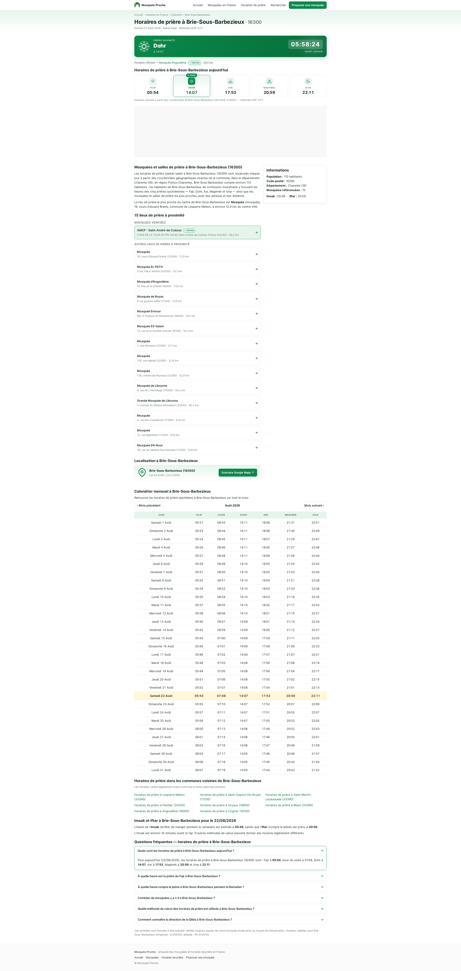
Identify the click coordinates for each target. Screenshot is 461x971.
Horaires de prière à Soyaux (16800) (225, 805)
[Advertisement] (230, 131)
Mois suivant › (314, 505)
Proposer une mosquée (308, 5)
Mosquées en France (222, 5)
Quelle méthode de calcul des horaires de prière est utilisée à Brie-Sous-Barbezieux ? (196, 908)
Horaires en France (157, 14)
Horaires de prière (253, 5)
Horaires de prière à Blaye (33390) (289, 805)
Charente (176, 14)
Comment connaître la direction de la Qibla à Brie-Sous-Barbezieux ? (185, 919)
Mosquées (152, 957)
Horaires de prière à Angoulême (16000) (161, 811)
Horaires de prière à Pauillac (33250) (159, 805)
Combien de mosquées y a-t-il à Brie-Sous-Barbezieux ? (176, 898)
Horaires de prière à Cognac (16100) (225, 811)
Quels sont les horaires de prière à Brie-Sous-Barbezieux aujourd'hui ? (186, 850)
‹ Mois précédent (148, 505)
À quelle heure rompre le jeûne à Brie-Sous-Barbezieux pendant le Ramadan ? (191, 887)
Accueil (198, 5)
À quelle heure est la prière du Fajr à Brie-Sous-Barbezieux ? (179, 876)
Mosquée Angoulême (172, 62)
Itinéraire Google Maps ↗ (238, 472)
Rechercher (278, 5)
